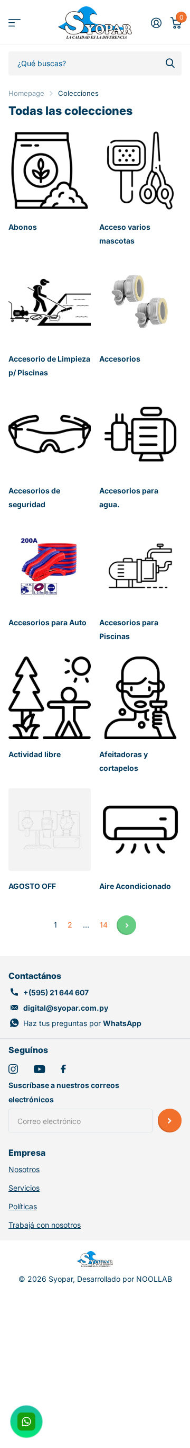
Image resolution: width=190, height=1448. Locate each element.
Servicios (24, 1187)
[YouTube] (39, 1069)
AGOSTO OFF (33, 886)
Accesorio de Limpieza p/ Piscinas (49, 365)
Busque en (170, 63)
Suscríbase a (170, 1120)
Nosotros (24, 1169)
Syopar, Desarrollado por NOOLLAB (110, 1278)
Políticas (22, 1206)
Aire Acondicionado (136, 886)
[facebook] (63, 1069)
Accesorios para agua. (128, 497)
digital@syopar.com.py (65, 1007)
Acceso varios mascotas (124, 233)
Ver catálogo (14, 22)
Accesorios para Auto (48, 622)
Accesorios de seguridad (34, 497)
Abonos (23, 226)
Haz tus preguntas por (82, 1023)
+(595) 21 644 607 (56, 992)
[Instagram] (13, 1069)
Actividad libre (35, 754)
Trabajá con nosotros (44, 1224)
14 (104, 924)
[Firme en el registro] (156, 22)
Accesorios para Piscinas (128, 629)
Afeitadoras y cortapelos (123, 761)
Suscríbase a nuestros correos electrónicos (63, 1092)
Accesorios (120, 358)
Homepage (26, 93)
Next (126, 925)
